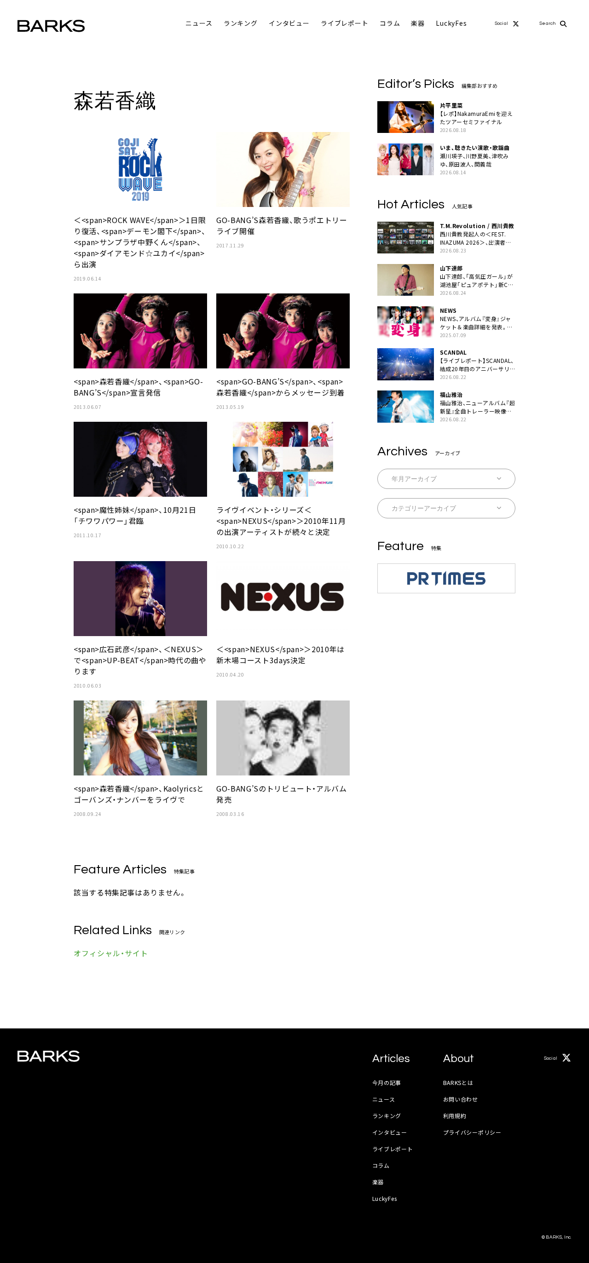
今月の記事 (387, 1082)
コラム (390, 23)
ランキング (241, 23)
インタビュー (289, 23)
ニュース (198, 23)
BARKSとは (458, 1082)
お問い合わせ (460, 1099)
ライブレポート (345, 23)
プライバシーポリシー (472, 1132)
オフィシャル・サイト (111, 953)
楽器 (418, 23)
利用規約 (455, 1115)
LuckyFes (451, 23)
